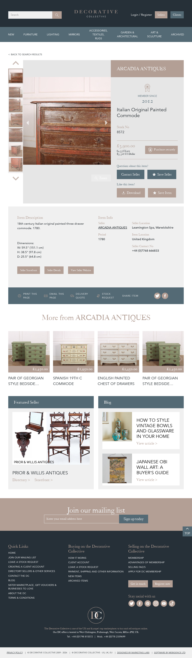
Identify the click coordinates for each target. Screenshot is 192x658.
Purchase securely (164, 150)
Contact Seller (130, 174)
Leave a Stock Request (23, 562)
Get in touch (138, 584)
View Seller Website (81, 270)
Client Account (78, 562)
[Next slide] (15, 178)
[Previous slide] (15, 63)
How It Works (77, 557)
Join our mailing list (22, 557)
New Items (75, 576)
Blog (11, 580)
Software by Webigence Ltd (169, 652)
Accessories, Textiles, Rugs (98, 34)
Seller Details (54, 270)
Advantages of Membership (146, 562)
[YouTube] (163, 603)
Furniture (30, 34)
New (11, 34)
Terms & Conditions (21, 597)
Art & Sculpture (154, 34)
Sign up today (134, 519)
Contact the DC (18, 575)
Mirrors (74, 34)
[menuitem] (15, 76)
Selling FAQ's (137, 567)
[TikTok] (172, 603)
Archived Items (78, 580)
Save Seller (164, 174)
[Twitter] (157, 295)
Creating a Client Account (26, 566)
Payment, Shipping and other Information (96, 571)
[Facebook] (165, 295)
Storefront (42, 480)
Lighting (53, 34)
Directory (19, 480)
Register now (162, 584)
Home (12, 552)
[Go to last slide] (11, 359)
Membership (136, 557)
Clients (177, 15)
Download (133, 193)
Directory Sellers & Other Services (31, 571)
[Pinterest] (147, 603)
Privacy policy (15, 652)
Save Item (165, 193)
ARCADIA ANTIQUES (112, 228)
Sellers (161, 15)
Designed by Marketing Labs (133, 652)
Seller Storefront (28, 270)
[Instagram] (155, 603)
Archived (177, 34)
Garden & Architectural (127, 34)
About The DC (17, 593)
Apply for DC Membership (144, 571)
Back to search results (26, 54)
